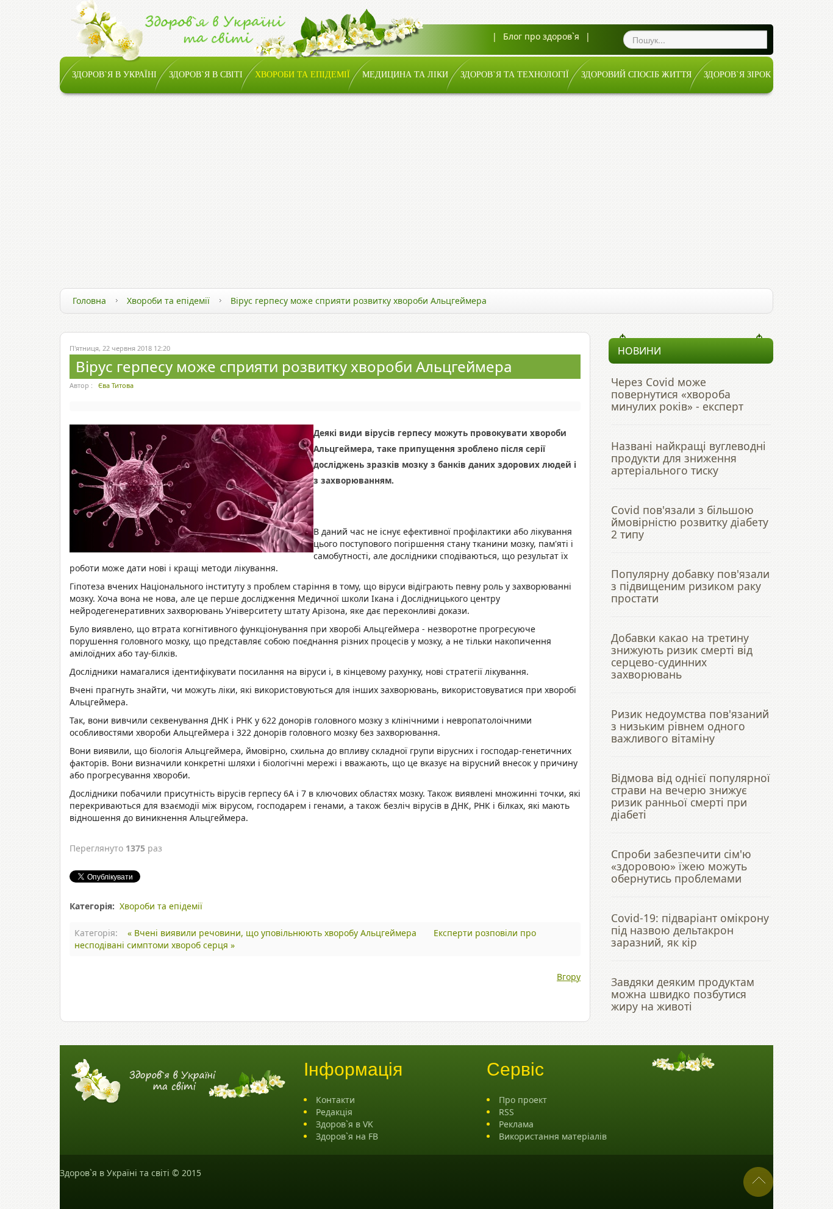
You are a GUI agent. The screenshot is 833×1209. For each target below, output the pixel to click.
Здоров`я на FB (347, 1136)
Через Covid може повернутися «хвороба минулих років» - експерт (677, 394)
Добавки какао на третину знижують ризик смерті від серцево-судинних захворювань (682, 656)
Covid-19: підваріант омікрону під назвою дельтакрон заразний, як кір (690, 930)
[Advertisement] (416, 184)
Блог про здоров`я (541, 36)
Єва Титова (116, 385)
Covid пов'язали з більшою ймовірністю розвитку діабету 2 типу (689, 521)
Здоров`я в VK (344, 1124)
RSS (506, 1112)
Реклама (516, 1124)
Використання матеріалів (553, 1136)
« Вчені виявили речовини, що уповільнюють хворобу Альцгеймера (273, 933)
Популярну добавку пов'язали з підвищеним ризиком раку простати (690, 585)
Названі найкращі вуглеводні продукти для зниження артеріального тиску (688, 458)
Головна (89, 300)
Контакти (335, 1099)
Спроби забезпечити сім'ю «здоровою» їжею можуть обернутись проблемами (681, 866)
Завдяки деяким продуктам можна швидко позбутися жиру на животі (682, 994)
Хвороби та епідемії (168, 300)
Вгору (569, 976)
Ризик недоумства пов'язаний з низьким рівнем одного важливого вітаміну (690, 726)
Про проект (523, 1099)
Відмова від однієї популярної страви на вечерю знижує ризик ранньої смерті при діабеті (690, 796)
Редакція (334, 1112)
